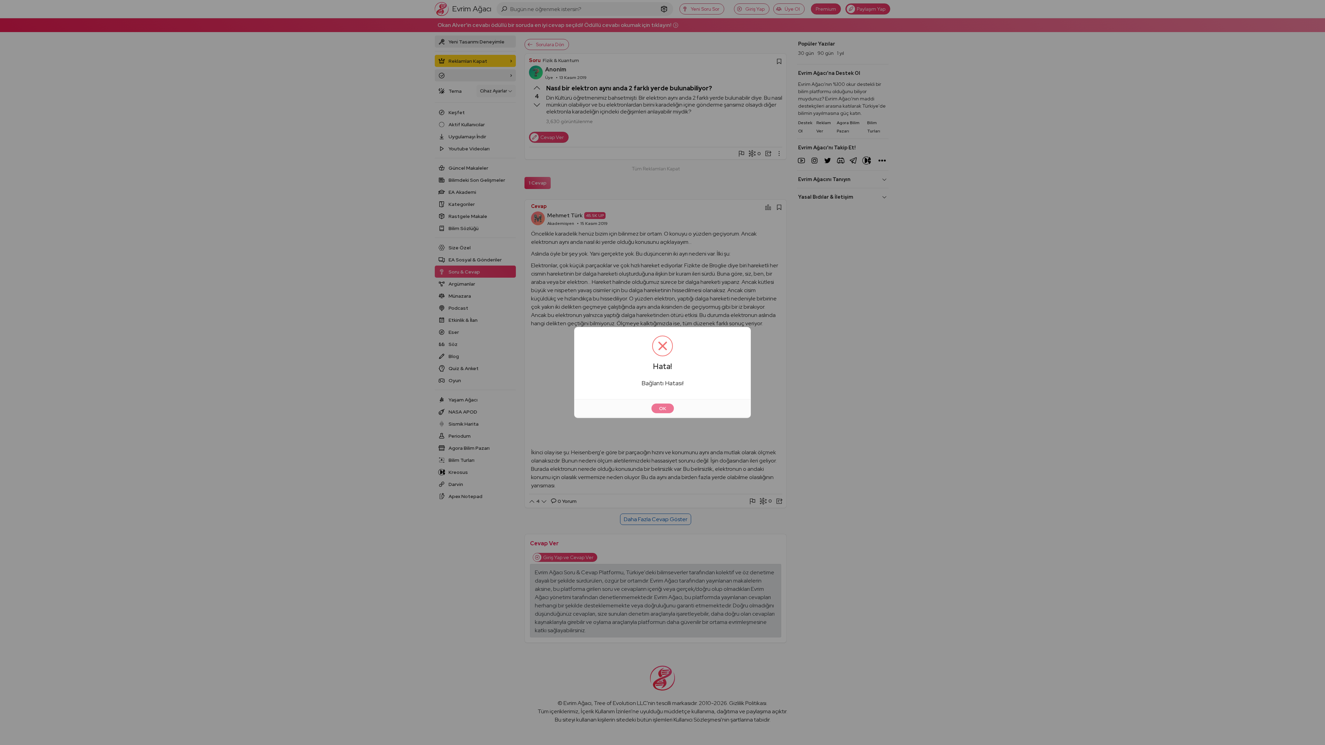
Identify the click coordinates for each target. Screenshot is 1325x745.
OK (662, 408)
